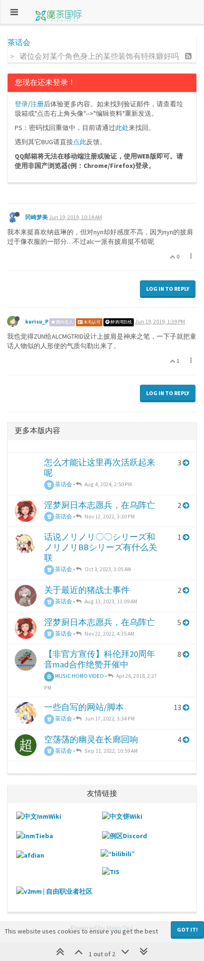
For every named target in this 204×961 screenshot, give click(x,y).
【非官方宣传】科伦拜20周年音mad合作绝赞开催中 (99, 659)
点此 (79, 142)
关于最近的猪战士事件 (87, 589)
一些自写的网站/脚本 (84, 707)
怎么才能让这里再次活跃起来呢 (99, 467)
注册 (37, 104)
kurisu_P (36, 321)
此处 (122, 127)
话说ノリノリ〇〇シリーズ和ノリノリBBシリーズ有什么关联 (100, 547)
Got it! (187, 929)
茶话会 (63, 484)
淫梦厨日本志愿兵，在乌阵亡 (99, 504)
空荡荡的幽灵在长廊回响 (91, 739)
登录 (21, 104)
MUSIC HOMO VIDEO (79, 675)
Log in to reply (167, 288)
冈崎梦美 (36, 217)
